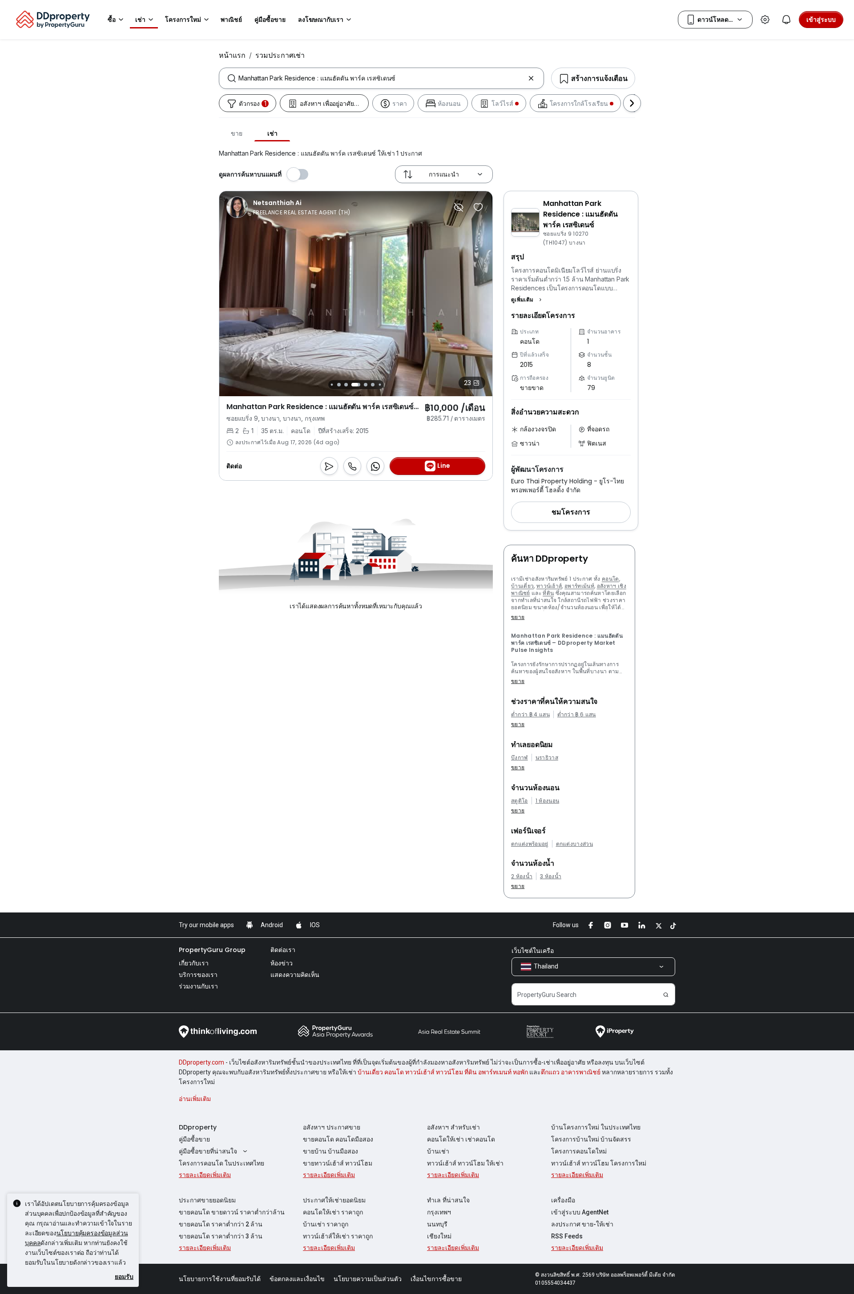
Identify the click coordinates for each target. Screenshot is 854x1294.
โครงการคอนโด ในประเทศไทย (221, 1163)
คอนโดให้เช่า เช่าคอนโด (461, 1139)
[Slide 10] (380, 384)
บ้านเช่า (438, 1151)
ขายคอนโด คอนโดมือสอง (338, 1139)
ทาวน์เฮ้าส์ (549, 586)
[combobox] (381, 78)
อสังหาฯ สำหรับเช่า (453, 1127)
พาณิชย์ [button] (231, 19)
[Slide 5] (339, 384)
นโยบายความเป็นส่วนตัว (368, 1278)
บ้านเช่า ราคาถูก (325, 1224)
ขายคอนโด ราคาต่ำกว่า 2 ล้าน (220, 1224)
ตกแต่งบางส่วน (574, 844)
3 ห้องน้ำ (550, 876)
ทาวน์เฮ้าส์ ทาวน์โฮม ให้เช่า (465, 1163)
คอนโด (610, 579)
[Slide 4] (331, 384)
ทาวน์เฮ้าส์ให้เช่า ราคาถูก (338, 1236)
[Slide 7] (355, 384)
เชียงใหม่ (439, 1236)
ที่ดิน (548, 593)
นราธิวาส (547, 757)
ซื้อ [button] (112, 19)
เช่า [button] (140, 19)
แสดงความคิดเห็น (294, 974)
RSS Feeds (567, 1236)
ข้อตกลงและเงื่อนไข (297, 1278)
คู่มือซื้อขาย (194, 1139)
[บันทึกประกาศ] (478, 207)
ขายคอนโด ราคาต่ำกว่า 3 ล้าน (220, 1236)
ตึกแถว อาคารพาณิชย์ (570, 1072)
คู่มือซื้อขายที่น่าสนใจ (208, 1151)
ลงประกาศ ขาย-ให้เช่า (582, 1224)
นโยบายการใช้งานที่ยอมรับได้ (220, 1278)
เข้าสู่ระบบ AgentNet (579, 1212)
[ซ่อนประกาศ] (458, 207)
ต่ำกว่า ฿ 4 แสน (530, 714)
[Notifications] (786, 19)
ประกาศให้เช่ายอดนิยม (334, 1200)
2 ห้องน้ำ (521, 876)
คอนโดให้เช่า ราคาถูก (333, 1212)
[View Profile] (288, 207)
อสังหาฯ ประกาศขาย (331, 1127)
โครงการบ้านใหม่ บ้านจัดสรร (591, 1139)
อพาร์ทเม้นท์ (579, 586)
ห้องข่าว (281, 963)
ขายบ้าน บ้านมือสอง (330, 1151)
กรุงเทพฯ (439, 1212)
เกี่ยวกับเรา (194, 963)
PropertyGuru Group (212, 949)
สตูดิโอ (519, 800)
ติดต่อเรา (282, 949)
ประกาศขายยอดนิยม (207, 1200)
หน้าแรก (232, 55)
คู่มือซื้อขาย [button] (270, 19)
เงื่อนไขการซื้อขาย (436, 1278)
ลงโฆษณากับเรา (320, 19)
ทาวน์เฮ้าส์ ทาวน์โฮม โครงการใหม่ (598, 1163)
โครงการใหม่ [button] (183, 19)
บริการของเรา (198, 974)
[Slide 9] (373, 384)
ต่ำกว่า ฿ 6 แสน (576, 714)
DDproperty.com (201, 1062)
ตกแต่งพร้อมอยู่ (529, 844)
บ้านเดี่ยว (522, 586)
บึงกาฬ (519, 757)
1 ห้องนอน (548, 800)
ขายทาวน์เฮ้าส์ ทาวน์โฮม (337, 1163)
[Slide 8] (365, 384)
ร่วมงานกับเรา (198, 986)
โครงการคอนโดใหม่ (579, 1151)
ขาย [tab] (236, 133)
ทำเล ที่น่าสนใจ (448, 1200)
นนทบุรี (437, 1224)
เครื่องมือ (563, 1200)
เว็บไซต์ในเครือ (533, 950)
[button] (527, 299)
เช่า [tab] (272, 133)
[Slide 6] (346, 384)
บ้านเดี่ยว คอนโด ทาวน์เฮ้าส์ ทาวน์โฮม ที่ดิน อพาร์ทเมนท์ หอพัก (443, 1072)
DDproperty (198, 1127)
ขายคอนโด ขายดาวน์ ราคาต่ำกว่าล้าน (232, 1212)
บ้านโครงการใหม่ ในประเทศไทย (595, 1127)
